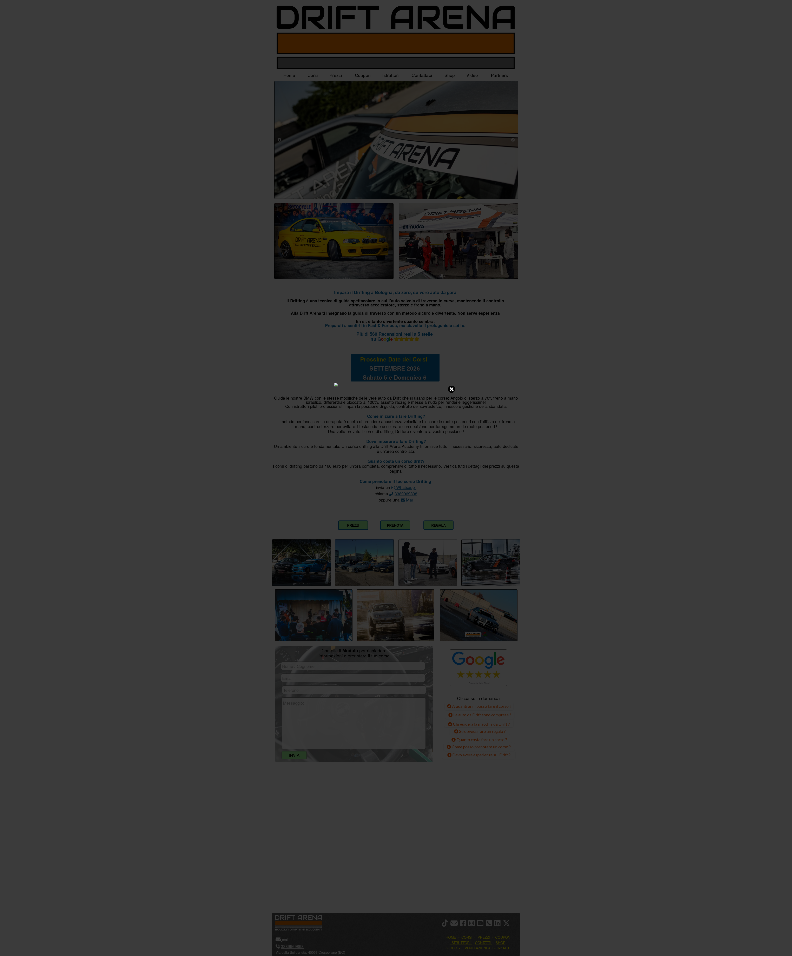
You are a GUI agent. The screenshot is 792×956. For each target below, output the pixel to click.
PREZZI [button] (484, 937)
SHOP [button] (500, 942)
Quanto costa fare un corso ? (482, 739)
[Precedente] (279, 140)
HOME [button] (451, 937)
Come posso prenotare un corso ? (481, 746)
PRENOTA (395, 525)
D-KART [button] (503, 947)
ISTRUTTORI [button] (460, 942)
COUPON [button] (502, 937)
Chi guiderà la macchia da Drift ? (481, 724)
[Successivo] (513, 140)
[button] (289, 939)
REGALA (438, 525)
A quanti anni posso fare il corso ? (481, 706)
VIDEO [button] (451, 947)
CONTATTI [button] (483, 942)
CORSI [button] (466, 937)
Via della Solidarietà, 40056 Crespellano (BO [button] (310, 952)
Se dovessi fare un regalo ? (482, 731)
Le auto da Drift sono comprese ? (482, 714)
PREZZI (353, 525)
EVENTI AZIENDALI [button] (477, 947)
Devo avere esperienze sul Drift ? (480, 754)
